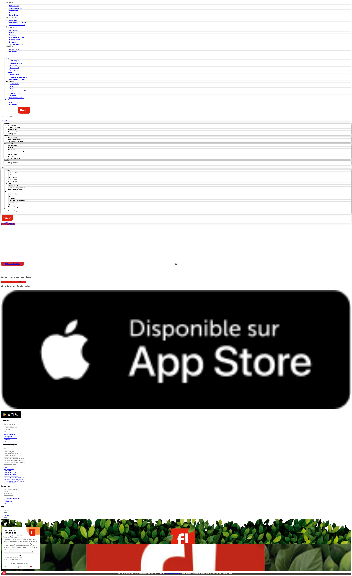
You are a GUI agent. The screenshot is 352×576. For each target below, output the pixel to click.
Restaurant (11, 17)
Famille (11, 32)
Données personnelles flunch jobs (14, 462)
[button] (176, 55)
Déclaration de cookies (28, 552)
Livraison (12, 42)
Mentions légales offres (11, 453)
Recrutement (8, 426)
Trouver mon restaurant (11, 489)
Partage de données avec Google (13, 558)
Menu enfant (14, 13)
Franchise (7, 429)
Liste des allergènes (10, 464)
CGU (5, 448)
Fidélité (9, 46)
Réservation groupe (16, 44)
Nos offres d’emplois (10, 428)
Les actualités (14, 20)
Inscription (13, 52)
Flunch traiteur (8, 495)
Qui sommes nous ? (10, 424)
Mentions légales (9, 452)
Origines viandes (9, 450)
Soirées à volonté (15, 8)
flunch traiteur (14, 40)
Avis (5, 512)
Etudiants (12, 35)
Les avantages (14, 49)
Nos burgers (13, 11)
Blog (5, 431)
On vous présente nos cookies (13, 559)
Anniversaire (13, 30)
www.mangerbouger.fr (172, 574)
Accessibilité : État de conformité (14, 459)
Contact (6, 510)
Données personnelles (11, 457)
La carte (8, 58)
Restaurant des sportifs (17, 37)
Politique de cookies (10, 455)
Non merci (8, 567)
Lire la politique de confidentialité (12, 552)
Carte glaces (13, 70)
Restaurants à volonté (17, 79)
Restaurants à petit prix (17, 23)
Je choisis (21, 567)
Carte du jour (14, 6)
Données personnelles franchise (13, 460)
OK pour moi (34, 567)
